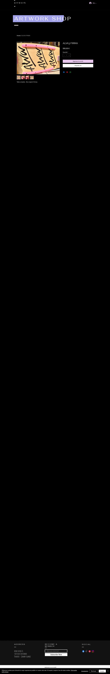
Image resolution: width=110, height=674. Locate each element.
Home (18, 35)
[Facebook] (83, 651)
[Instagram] (92, 651)
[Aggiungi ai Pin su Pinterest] (67, 72)
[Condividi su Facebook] (64, 72)
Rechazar (93, 671)
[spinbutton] (66, 55)
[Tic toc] (86, 651)
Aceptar (102, 671)
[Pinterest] (89, 651)
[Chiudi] (108, 671)
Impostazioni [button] (84, 671)
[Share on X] (74, 72)
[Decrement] (64, 55)
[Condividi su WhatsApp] (70, 72)
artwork (20, 2)
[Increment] (69, 55)
